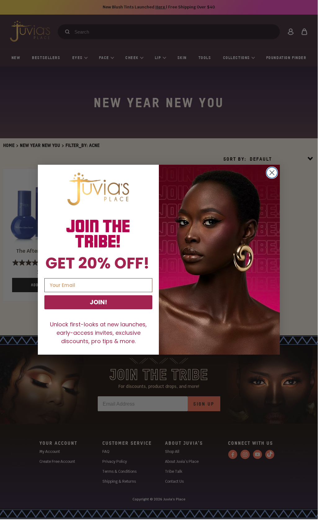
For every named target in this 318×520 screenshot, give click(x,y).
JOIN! (98, 302)
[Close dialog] (271, 172)
